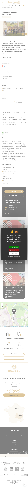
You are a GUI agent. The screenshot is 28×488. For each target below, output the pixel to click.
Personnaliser (14, 253)
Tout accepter (14, 247)
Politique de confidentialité (14, 256)
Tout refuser (14, 250)
